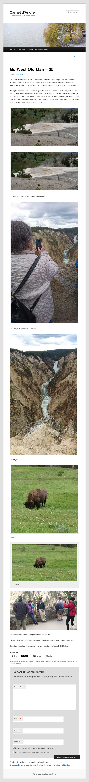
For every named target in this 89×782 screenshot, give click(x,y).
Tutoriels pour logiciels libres (38, 49)
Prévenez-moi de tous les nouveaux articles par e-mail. (32, 752)
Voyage (36, 661)
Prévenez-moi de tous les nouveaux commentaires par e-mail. (34, 748)
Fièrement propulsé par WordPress (44, 774)
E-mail (17, 730)
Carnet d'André (22, 12)
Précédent (14, 57)
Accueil (12, 49)
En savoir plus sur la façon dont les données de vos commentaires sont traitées (40, 765)
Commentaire (19, 687)
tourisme (63, 661)
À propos (22, 49)
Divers (31, 661)
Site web (17, 742)
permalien (19, 663)
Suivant (76, 57)
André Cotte (45, 661)
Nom (17, 719)
